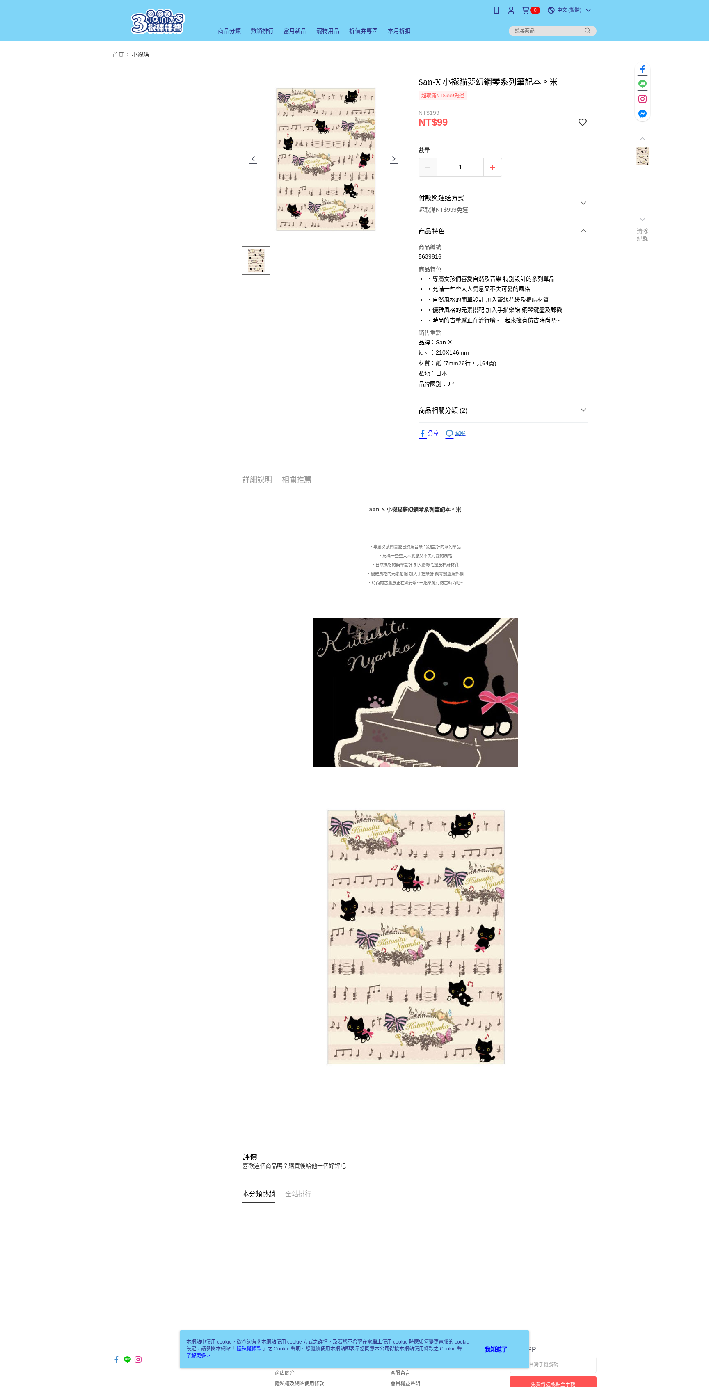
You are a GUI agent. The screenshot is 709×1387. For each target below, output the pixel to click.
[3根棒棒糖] (158, 21)
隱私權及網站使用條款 (299, 1384)
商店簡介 (285, 1373)
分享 (433, 433)
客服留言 (400, 1373)
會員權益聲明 (405, 1384)
